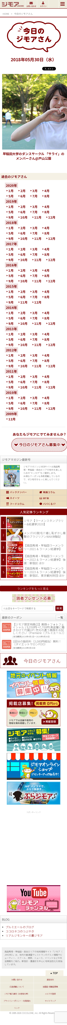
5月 (11, 196)
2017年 (11, 243)
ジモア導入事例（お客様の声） (16, 993)
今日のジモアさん (23, 13)
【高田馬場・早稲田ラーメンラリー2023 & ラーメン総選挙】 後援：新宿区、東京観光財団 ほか (45, 571)
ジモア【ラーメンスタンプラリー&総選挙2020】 (44, 522)
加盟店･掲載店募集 (50, 986)
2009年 (11, 413)
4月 (46, 190)
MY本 (49, 498)
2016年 (11, 265)
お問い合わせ (16, 979)
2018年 (11, 222)
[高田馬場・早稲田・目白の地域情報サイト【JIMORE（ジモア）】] (12, 7)
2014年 (11, 307)
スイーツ (16, 498)
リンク (16, 1007)
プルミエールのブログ (20, 927)
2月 (23, 190)
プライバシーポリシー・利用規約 (16, 1000)
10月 (24, 217)
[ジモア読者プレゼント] (33, 603)
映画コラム (49, 492)
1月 (11, 190)
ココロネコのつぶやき (20, 931)
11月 (37, 217)
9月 (11, 217)
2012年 (11, 350)
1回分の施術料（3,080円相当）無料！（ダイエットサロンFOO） (37, 642)
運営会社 (50, 979)
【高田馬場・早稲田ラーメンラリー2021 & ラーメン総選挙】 (44, 547)
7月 (35, 196)
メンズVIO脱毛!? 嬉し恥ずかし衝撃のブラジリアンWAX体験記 (45, 535)
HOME (6, 13)
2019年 (11, 201)
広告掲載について (17, 986)
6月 (23, 196)
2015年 (11, 286)
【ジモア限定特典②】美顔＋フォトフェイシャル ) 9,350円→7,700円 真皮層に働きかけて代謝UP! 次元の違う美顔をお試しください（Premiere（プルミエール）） (39, 628)
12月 (51, 217)
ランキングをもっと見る (33, 588)
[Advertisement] (33, 847)
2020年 (11, 185)
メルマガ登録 (50, 993)
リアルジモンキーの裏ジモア (24, 935)
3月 (35, 190)
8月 (46, 196)
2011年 (11, 371)
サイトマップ (50, 1000)
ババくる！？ (49, 504)
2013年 (11, 328)
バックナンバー (16, 492)
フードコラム (16, 504)
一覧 (60, 617)
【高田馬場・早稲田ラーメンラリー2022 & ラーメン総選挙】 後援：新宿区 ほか (45, 559)
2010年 (11, 392)
